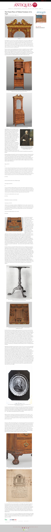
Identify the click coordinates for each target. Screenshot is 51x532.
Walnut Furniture (7, 522)
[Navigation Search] (42, 9)
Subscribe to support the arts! (40, 27)
